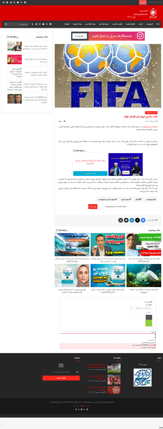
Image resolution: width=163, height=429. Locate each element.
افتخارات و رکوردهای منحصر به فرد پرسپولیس (95, 377)
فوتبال (137, 199)
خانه (158, 24)
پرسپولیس (150, 199)
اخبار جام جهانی (151, 112)
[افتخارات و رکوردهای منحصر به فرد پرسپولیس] (114, 379)
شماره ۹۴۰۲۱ (143, 364)
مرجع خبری (125, 199)
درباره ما (76, 406)
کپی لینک (92, 206)
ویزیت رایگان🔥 (90, 173)
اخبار (141, 24)
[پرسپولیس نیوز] (144, 13)
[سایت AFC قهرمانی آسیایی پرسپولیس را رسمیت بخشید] (114, 368)
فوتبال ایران (131, 24)
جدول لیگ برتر (104, 24)
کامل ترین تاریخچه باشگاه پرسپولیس (97, 388)
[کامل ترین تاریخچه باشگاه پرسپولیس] (114, 390)
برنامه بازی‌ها (77, 24)
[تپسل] (74, 151)
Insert (161, 427)
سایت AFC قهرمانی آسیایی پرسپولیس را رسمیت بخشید (96, 365)
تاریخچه (150, 24)
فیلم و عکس (118, 24)
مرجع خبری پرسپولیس (107, 199)
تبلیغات (67, 24)
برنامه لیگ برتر (90, 24)
